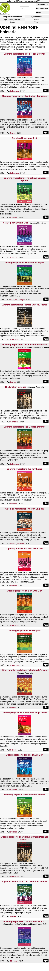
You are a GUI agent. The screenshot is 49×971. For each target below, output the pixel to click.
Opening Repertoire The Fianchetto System (24, 344)
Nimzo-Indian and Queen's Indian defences (24, 670)
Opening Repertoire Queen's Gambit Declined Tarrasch (24, 838)
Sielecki (13, 750)
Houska (13, 586)
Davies (13, 133)
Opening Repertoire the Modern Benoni (24, 794)
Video (36, 22)
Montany (14, 961)
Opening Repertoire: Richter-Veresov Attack (24, 305)
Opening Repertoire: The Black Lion (24, 755)
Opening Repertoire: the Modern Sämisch (24, 921)
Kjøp (46, 90)
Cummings (15, 665)
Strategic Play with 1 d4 (15, 223)
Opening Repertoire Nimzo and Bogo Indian (24, 712)
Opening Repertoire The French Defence (24, 54)
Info (39, 12)
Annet (12, 22)
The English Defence (15, 387)
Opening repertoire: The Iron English (24, 509)
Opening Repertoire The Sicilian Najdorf (24, 262)
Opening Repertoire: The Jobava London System (25, 179)
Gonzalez (14, 422)
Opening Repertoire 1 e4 (24, 138)
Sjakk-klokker (36, 17)
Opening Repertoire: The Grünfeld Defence (24, 881)
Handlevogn (43, 4)
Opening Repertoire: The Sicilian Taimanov (24, 96)
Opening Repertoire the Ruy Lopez (24, 469)
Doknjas (13, 300)
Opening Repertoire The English (24, 630)
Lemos (13, 382)
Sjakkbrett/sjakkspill (12, 19)
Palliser (13, 544)
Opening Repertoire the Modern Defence (24, 427)
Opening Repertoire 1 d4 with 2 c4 (24, 591)
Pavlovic (14, 257)
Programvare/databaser (12, 17)
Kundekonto (43, 8)
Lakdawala (14, 91)
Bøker (36, 19)
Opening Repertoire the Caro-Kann (25, 548)
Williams (13, 218)
